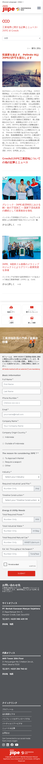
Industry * (6, 472)
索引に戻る (36, 48)
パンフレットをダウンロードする (16, 719)
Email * (5, 410)
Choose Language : (9, 2)
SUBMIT (21, 573)
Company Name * (10, 421)
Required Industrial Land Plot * (16, 484)
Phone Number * (10, 398)
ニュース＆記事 (8, 728)
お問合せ (6, 733)
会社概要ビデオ (8, 714)
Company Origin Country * (14, 433)
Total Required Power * (13, 514)
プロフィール (7, 709)
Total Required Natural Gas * (15, 537)
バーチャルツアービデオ (12, 723)
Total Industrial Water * (13, 526)
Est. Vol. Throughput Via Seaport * (18, 549)
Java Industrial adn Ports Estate (22, 759)
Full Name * (7, 379)
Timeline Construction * (13, 495)
